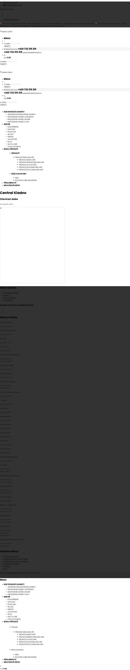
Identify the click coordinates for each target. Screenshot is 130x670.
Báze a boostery (18, 174)
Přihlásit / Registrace (11, 20)
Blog (5, 569)
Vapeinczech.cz (13, 573)
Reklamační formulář (11, 564)
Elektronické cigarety (11, 293)
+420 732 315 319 (11, 3)
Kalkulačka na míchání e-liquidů (15, 561)
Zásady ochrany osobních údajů (16, 559)
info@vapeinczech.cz (13, 5)
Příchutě (15, 153)
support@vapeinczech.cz (31, 52)
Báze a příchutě (10, 298)
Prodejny (7, 566)
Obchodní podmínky (11, 556)
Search (7, 46)
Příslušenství (8, 300)
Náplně (6, 295)
